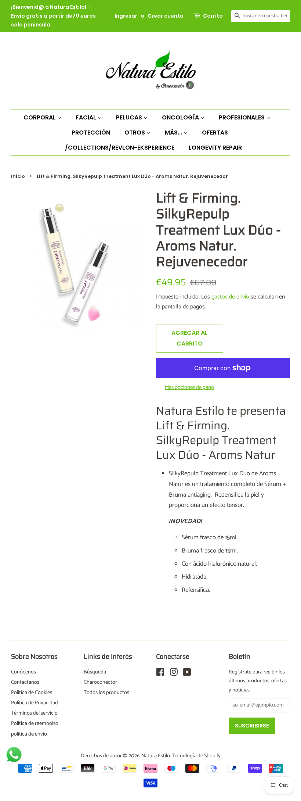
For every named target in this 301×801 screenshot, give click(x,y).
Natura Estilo (155, 755)
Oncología (181, 117)
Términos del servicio (34, 713)
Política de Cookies (31, 692)
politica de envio (29, 734)
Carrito (213, 15)
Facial (87, 117)
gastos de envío (230, 297)
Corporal (40, 117)
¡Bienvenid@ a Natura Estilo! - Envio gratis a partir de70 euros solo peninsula (53, 15)
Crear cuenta (166, 15)
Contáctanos (25, 682)
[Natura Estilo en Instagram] (174, 673)
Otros (135, 132)
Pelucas (130, 117)
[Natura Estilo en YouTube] (187, 673)
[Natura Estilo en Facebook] (160, 673)
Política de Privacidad (34, 702)
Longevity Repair (215, 147)
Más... (174, 132)
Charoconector (100, 682)
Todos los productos (106, 692)
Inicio (18, 176)
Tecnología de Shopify (196, 755)
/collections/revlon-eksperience (119, 147)
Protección (91, 132)
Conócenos (23, 672)
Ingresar (126, 15)
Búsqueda (95, 672)
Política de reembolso (34, 723)
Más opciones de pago (189, 387)
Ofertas (215, 132)
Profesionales (242, 117)
